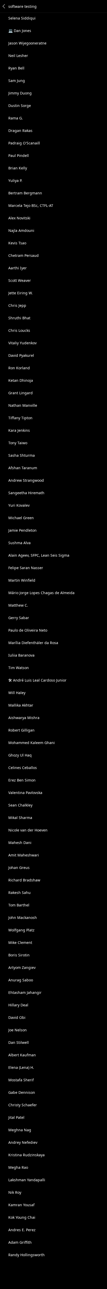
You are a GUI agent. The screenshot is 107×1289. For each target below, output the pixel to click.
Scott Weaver (19, 280)
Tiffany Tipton (20, 417)
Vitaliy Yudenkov (22, 342)
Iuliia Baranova (21, 655)
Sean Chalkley (20, 805)
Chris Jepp (17, 305)
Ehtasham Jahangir (25, 992)
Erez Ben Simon (22, 780)
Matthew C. (18, 605)
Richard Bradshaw (24, 880)
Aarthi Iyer (17, 267)
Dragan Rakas (20, 130)
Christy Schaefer (22, 1104)
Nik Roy (14, 1192)
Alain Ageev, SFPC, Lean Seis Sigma (38, 555)
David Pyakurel (21, 355)
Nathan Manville (22, 405)
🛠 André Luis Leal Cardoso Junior (37, 680)
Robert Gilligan (21, 730)
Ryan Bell (16, 68)
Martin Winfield (21, 580)
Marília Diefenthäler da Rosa (33, 642)
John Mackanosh (22, 917)
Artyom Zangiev (22, 967)
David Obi (16, 1017)
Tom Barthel (18, 905)
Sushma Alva (19, 542)
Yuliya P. (15, 180)
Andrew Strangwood (26, 480)
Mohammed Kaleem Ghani (31, 742)
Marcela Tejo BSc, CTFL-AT (30, 205)
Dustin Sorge (19, 105)
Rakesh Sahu (19, 892)
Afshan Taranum (22, 467)
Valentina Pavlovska (25, 792)
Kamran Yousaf (21, 1204)
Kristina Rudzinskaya (26, 1154)
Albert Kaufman (22, 1054)
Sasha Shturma (21, 455)
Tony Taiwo (17, 442)
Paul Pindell (18, 155)
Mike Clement (20, 942)
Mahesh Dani (19, 842)
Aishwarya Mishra (23, 717)
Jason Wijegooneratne (27, 43)
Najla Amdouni (21, 230)
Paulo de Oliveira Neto (27, 630)
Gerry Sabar (18, 617)
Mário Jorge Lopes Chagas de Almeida (41, 592)
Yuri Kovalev (19, 505)
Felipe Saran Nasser (25, 567)
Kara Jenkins (19, 430)
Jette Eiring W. (20, 292)
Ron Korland (19, 367)
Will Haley (16, 692)
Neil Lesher (18, 55)
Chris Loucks (19, 330)
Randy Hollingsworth (26, 1254)
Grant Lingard (20, 392)
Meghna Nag (19, 1129)
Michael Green (21, 517)
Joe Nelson (17, 1029)
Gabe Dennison (21, 1092)
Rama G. (15, 118)
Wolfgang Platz (21, 930)
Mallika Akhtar (20, 705)
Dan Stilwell (18, 1042)
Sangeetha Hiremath (26, 492)
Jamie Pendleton (22, 530)
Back (4, 6)
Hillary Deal (18, 1004)
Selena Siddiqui (22, 18)
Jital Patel (16, 1117)
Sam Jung (16, 80)
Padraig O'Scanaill (24, 143)
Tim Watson (18, 667)
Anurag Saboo (20, 979)
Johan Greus (19, 867)
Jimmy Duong (20, 93)
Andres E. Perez (22, 1229)
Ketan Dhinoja (20, 380)
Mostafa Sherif (21, 1079)
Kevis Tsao (17, 242)
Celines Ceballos (22, 767)
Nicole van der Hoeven (28, 830)
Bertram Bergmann (25, 193)
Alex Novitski (19, 217)
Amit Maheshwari (23, 855)
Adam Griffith (20, 1242)
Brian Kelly (17, 168)
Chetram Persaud (23, 255)
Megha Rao (18, 1167)
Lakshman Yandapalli (26, 1179)
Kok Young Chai (21, 1217)
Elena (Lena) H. (21, 1067)
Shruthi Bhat (19, 317)
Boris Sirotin (19, 955)
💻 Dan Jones (19, 30)
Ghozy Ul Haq (20, 755)
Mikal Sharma (20, 817)
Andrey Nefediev (22, 1142)
